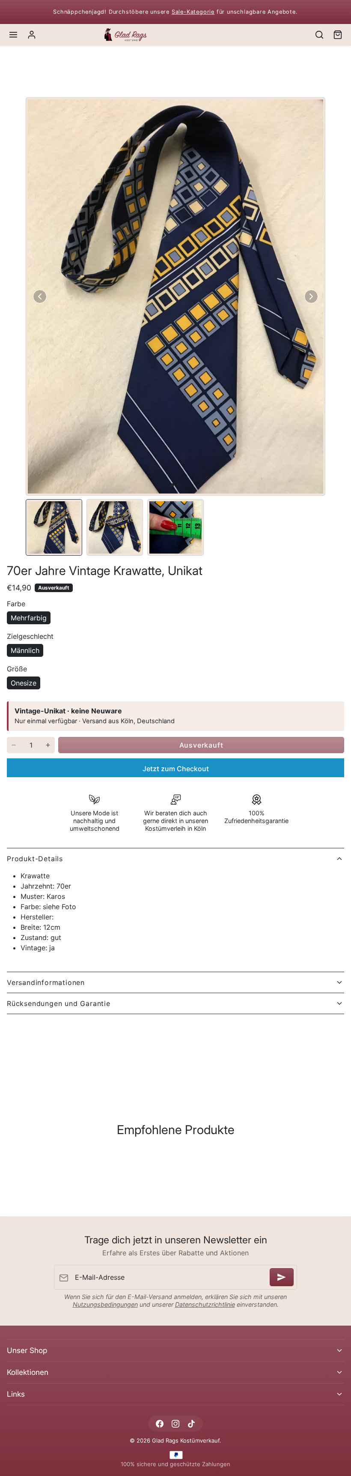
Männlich (25, 650)
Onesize (23, 683)
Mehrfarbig (29, 618)
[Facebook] (159, 1423)
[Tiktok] (191, 1423)
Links (16, 1393)
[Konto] (32, 35)
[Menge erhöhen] (48, 745)
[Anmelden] (282, 1277)
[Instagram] (175, 1423)
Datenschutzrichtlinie (205, 1304)
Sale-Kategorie (193, 12)
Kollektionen (27, 1372)
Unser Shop (27, 1350)
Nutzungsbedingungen (105, 1304)
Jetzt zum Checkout (176, 768)
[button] (13, 35)
